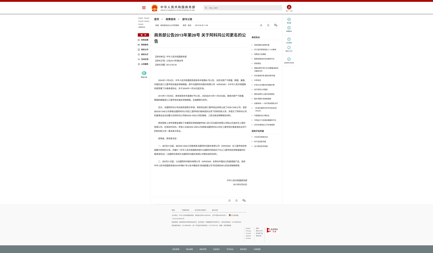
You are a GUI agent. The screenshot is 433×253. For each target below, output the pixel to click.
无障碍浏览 (141, 27)
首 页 (143, 35)
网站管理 (176, 249)
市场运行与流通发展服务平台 (265, 120)
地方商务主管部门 (200, 210)
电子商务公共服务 (261, 89)
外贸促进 (257, 80)
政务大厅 (144, 54)
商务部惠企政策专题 (261, 45)
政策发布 (171, 19)
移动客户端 (259, 233)
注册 (291, 11)
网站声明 (203, 249)
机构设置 (144, 39)
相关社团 (215, 210)
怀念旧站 (230, 249)
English (140, 18)
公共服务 (144, 64)
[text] (242, 7)
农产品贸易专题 (260, 141)
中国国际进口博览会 (261, 115)
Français (146, 18)
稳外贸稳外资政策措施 (262, 98)
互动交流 (144, 59)
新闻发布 (144, 44)
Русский (140, 21)
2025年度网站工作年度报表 (264, 124)
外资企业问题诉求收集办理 (264, 85)
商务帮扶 (257, 63)
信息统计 (216, 249)
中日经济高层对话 (261, 137)
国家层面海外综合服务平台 (264, 59)
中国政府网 (185, 210)
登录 (287, 11)
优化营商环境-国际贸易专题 (264, 75)
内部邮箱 (257, 249)
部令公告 (187, 19)
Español (146, 21)
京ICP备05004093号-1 (219, 215)
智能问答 (144, 77)
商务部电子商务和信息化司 (188, 222)
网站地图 (189, 249)
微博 (257, 228)
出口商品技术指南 (261, 146)
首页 (156, 19)
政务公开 (144, 49)
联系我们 (243, 249)
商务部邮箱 (227, 225)
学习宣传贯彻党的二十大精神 (265, 49)
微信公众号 (259, 231)
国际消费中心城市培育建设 (264, 94)
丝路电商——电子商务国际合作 (266, 103)
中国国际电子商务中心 (212, 222)
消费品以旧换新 (260, 54)
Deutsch (140, 24)
